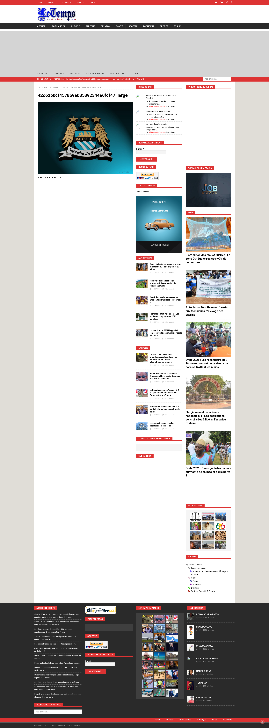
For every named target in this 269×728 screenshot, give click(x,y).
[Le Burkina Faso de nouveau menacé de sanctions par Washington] (172, 674)
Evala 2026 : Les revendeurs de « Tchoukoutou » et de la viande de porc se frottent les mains (207, 363)
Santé (119, 26)
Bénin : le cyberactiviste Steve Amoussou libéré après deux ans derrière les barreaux (165, 376)
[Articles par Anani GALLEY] (190, 701)
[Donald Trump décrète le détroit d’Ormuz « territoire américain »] (172, 637)
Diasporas (227, 720)
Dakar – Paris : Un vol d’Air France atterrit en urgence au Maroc (57, 657)
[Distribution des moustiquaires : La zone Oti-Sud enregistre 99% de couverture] (208, 234)
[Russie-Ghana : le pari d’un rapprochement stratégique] (159, 647)
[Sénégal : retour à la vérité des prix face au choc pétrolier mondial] (147, 684)
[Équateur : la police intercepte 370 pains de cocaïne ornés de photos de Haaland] (159, 693)
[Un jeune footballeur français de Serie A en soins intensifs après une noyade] (147, 665)
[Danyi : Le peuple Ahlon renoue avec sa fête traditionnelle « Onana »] (142, 300)
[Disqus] (85, 224)
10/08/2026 (156, 305)
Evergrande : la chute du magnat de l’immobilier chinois (57, 663)
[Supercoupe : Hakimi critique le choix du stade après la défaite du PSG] (159, 665)
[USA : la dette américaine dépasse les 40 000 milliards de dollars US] (172, 628)
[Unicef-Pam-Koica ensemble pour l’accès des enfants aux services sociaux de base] (220, 517)
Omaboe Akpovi (204, 645)
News (50, 2)
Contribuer (74, 74)
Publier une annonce (95, 74)
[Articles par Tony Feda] (190, 688)
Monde (214, 720)
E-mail (140, 149)
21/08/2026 (156, 365)
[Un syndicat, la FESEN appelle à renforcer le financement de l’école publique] (142, 333)
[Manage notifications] (262, 722)
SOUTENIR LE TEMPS (118, 74)
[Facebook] (226, 2)
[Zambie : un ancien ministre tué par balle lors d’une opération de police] (142, 409)
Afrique (90, 26)
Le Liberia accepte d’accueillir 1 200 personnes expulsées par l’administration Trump (164, 392)
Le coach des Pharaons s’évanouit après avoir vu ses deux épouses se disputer (56, 688)
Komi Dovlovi (204, 626)
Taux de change (142, 191)
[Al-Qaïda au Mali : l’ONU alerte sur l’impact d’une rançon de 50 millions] (159, 674)
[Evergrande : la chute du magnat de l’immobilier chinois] (159, 637)
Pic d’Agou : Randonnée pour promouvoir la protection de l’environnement (163, 283)
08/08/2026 (156, 322)
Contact (80, 2)
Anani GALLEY (203, 697)
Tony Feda (201, 682)
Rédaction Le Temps (157, 106)
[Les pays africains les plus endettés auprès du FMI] (142, 426)
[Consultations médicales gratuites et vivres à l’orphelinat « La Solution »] (208, 517)
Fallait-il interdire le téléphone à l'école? (161, 97)
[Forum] (232, 2)
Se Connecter (43, 74)
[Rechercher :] (217, 78)
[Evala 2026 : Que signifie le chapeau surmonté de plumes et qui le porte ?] (208, 448)
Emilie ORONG (204, 671)
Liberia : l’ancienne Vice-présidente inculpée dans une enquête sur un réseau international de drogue (56, 616)
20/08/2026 (156, 429)
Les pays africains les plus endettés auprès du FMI (55, 643)
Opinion (105, 26)
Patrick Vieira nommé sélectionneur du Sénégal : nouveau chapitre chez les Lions (57, 695)
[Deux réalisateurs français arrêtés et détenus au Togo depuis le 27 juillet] (142, 267)
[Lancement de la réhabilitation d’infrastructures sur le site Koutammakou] (195, 535)
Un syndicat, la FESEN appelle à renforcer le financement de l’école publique (166, 333)
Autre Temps (145, 258)
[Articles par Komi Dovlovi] (190, 637)
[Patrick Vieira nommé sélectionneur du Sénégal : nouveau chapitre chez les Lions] (147, 656)
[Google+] (221, 2)
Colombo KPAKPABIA (207, 614)
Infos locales (185, 720)
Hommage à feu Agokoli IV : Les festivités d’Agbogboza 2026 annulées (164, 316)
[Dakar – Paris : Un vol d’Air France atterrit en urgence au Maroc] (147, 637)
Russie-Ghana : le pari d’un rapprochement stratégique (56, 682)
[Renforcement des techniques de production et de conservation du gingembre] (220, 535)
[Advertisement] (134, 50)
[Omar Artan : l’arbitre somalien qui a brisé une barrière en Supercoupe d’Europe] (159, 684)
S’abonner (59, 74)
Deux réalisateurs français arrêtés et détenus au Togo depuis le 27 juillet (165, 266)
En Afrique (201, 720)
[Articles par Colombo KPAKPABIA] (190, 618)
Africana (143, 348)
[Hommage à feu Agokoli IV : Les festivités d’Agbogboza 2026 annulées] (142, 317)
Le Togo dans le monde (156, 124)
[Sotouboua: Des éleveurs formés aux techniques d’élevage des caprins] (208, 287)
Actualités (58, 26)
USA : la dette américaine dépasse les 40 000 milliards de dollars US (56, 650)
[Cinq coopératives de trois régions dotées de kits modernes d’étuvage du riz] (208, 535)
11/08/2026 (156, 289)
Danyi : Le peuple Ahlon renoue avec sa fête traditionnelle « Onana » (165, 299)
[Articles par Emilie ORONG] (190, 673)
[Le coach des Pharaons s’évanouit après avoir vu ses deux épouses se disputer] (172, 647)
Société (132, 26)
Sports (164, 26)
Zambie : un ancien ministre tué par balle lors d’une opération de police (165, 409)
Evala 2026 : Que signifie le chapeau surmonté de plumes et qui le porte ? (208, 472)
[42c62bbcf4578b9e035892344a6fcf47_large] (85, 172)
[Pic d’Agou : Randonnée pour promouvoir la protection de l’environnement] (142, 284)
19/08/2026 (156, 272)
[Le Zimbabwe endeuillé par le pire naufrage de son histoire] (147, 674)
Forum (92, 2)
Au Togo (75, 26)
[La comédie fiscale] (220, 545)
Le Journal (64, 2)
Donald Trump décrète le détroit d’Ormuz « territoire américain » (55, 669)
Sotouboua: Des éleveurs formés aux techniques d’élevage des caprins (207, 311)
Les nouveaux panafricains (158, 111)
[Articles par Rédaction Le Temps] (190, 662)
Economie (148, 26)
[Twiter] (216, 2)
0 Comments (170, 272)
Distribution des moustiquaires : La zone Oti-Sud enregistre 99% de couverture (208, 258)
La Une (40, 2)
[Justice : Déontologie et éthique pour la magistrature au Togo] (195, 517)
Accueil (41, 26)
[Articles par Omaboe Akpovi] (190, 649)
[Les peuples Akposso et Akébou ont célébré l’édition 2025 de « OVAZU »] (208, 526)
